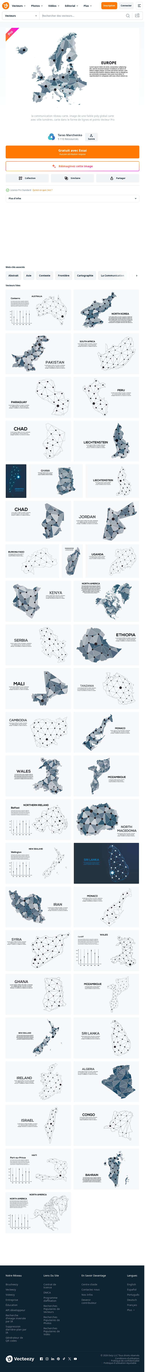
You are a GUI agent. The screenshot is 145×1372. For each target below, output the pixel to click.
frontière (63, 274)
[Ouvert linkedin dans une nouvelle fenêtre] (52, 1357)
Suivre (91, 138)
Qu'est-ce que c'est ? (42, 190)
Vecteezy (11, 1288)
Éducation (12, 1303)
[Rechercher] (128, 15)
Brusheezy (12, 1282)
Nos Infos (85, 1293)
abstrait (13, 274)
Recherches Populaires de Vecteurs (50, 1307)
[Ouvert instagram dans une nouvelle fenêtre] (47, 1357)
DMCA (46, 1291)
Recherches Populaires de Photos (50, 1318)
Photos (35, 5)
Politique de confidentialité (122, 1358)
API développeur (15, 1308)
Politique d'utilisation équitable (117, 1361)
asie (28, 274)
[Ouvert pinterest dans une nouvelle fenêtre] (58, 1357)
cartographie (85, 274)
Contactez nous (89, 1288)
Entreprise (12, 1298)
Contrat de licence (48, 1284)
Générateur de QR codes (14, 1337)
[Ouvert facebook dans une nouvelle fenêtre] (41, 1357)
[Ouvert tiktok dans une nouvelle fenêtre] (64, 1357)
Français (129, 1303)
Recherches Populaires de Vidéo (50, 1329)
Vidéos (52, 5)
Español (129, 1288)
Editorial (70, 5)
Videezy (10, 1293)
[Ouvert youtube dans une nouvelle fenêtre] (75, 1357)
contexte (44, 274)
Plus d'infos (15, 196)
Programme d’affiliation (49, 1297)
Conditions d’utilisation (124, 1356)
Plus (86, 5)
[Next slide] (131, 274)
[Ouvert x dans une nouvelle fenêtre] (69, 1357)
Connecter (126, 5)
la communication (112, 274)
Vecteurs (17, 5)
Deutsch (129, 1298)
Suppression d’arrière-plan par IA (14, 1328)
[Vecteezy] (5, 5)
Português (130, 1293)
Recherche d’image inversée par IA (15, 1316)
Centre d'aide (87, 1282)
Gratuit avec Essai (72, 152)
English (128, 1282)
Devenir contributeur (87, 1300)
